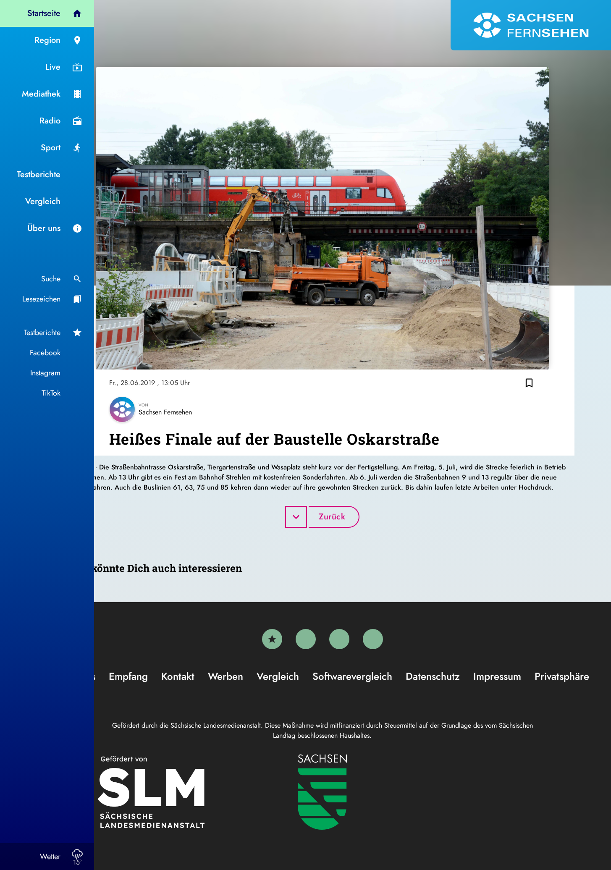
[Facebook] (306, 639)
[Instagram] (339, 639)
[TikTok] (373, 639)
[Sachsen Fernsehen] (531, 25)
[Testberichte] (272, 639)
